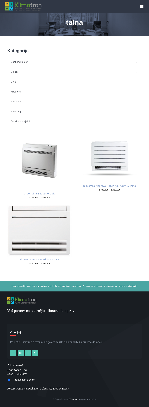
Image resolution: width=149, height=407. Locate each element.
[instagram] (21, 353)
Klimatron (73, 399)
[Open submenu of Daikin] (136, 72)
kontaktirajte (131, 286)
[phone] (35, 353)
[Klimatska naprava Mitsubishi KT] (39, 206)
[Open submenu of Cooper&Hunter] (136, 62)
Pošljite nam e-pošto (24, 380)
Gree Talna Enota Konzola (39, 193)
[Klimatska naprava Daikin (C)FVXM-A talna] (109, 136)
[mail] (28, 353)
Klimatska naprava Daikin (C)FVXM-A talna (109, 186)
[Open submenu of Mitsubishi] (136, 92)
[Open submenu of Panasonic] (136, 101)
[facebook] (13, 353)
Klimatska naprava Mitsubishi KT (39, 259)
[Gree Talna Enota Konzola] (39, 128)
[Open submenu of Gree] (136, 82)
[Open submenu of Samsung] (136, 111)
